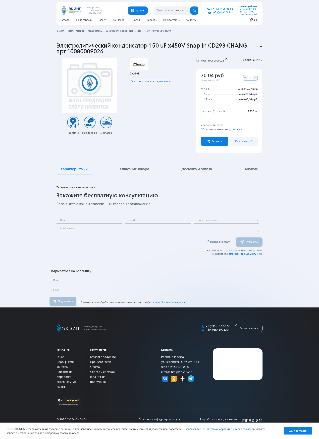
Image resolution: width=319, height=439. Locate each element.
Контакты (191, 20)
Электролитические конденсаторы (151, 81)
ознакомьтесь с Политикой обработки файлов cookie (217, 429)
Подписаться (65, 301)
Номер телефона (207, 220)
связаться (237, 129)
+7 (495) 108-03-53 (222, 9)
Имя (62, 220)
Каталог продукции (103, 357)
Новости (102, 20)
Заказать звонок (249, 328)
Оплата (95, 367)
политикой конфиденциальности (245, 254)
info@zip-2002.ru (223, 12)
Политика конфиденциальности (159, 419)
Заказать (217, 141)
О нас (60, 357)
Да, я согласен (298, 430)
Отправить (251, 241)
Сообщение (67, 228)
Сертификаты (65, 362)
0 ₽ (256, 20)
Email (132, 220)
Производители (100, 362)
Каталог (65, 20)
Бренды (137, 20)
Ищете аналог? (244, 141)
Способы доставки (102, 372)
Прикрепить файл (220, 241)
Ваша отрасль (84, 20)
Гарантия (152, 20)
